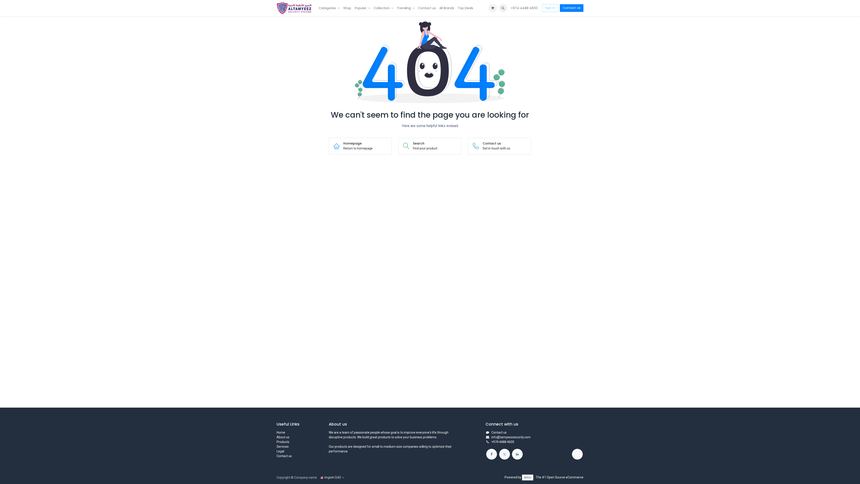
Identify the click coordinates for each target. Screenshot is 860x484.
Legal (280, 451)
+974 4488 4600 (525, 8)
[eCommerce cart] (492, 8)
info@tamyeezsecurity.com (511, 437)
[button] (503, 8)
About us (283, 437)
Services (283, 446)
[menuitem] (329, 8)
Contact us (284, 456)
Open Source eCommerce (565, 477)
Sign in (550, 8)
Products (283, 442)
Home (281, 432)
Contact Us (571, 8)
